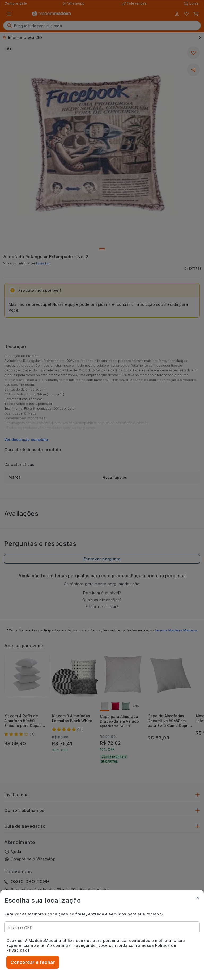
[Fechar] (197, 898)
